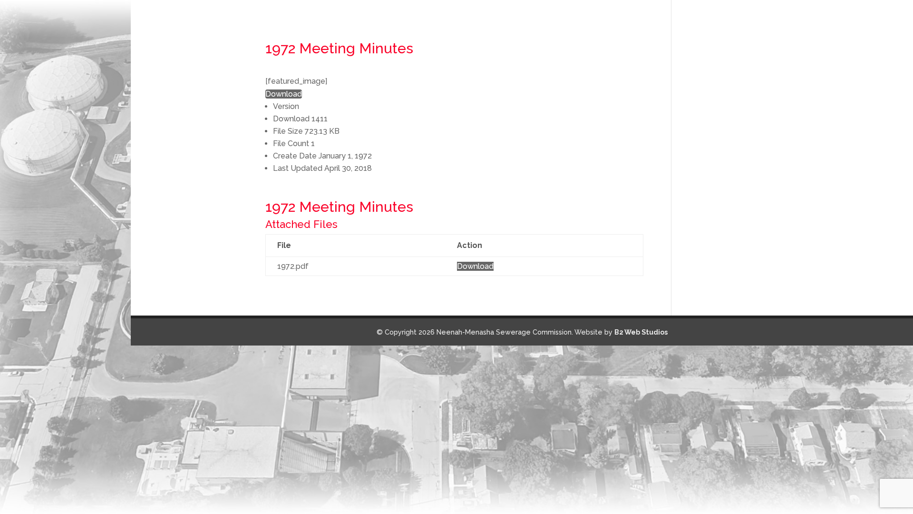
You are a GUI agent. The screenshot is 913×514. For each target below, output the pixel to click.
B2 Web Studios (641, 332)
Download (283, 94)
